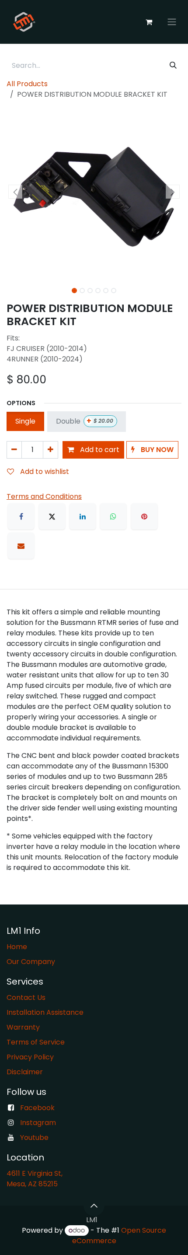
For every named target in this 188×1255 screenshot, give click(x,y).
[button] (15, 192)
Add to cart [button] (98, 450)
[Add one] (50, 450)
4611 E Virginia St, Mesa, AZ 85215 (35, 1178)
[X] (52, 516)
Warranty (23, 1027)
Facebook (37, 1108)
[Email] (21, 546)
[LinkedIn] (83, 516)
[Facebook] (21, 516)
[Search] (173, 65)
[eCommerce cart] (148, 22)
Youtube (34, 1137)
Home (17, 947)
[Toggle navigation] (171, 22)
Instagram (38, 1123)
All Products (27, 84)
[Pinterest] (144, 516)
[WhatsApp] (113, 516)
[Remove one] (14, 450)
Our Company (31, 962)
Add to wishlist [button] (43, 471)
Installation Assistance (45, 1012)
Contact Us (26, 997)
